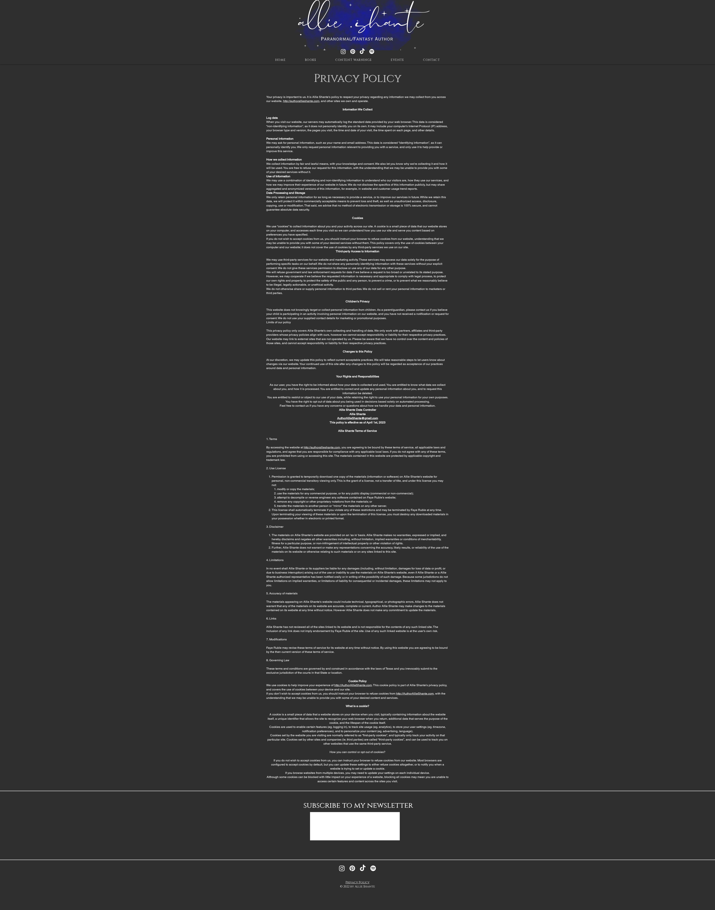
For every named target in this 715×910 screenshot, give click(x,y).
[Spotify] (371, 51)
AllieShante (358, 685)
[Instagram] (343, 51)
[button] (310, 60)
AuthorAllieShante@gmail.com (357, 418)
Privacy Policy (358, 882)
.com (369, 685)
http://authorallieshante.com (301, 101)
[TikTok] (362, 51)
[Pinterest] (352, 51)
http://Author (342, 685)
